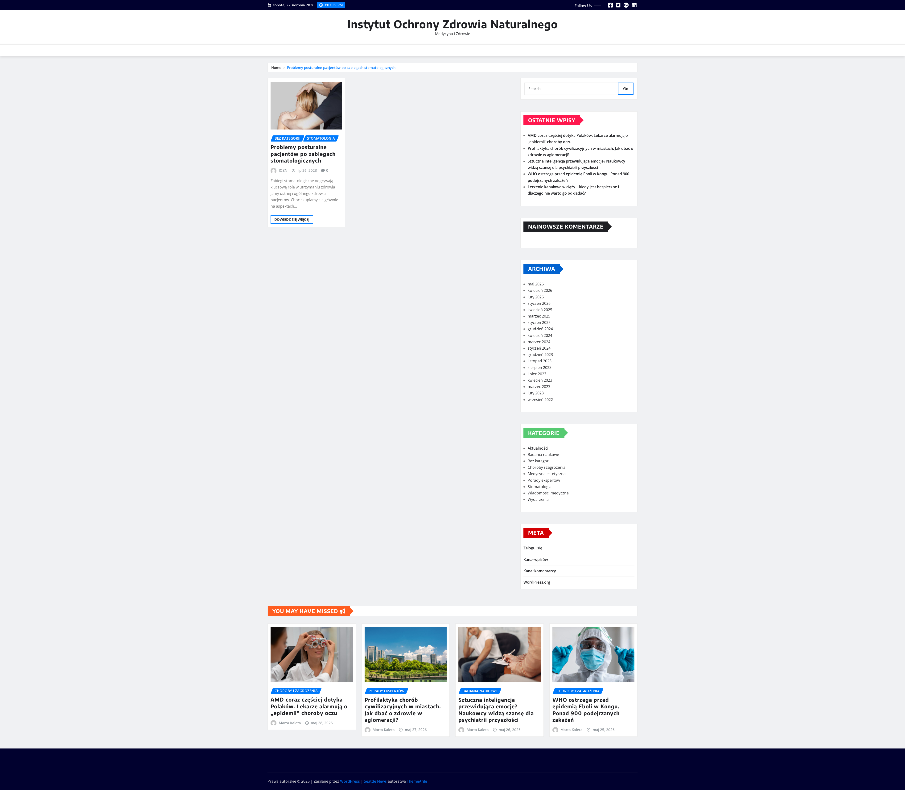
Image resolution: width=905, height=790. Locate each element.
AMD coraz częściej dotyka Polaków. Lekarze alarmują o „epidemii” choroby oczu (309, 706)
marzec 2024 (539, 341)
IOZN (283, 170)
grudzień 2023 (540, 354)
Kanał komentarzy (539, 570)
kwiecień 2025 (540, 309)
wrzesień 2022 (540, 399)
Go (625, 88)
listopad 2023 (539, 361)
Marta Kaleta (290, 722)
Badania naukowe (543, 454)
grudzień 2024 (540, 328)
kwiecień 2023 (540, 380)
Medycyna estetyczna (547, 473)
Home (276, 67)
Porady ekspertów (544, 480)
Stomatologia (539, 486)
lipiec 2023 (537, 373)
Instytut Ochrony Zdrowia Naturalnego (452, 24)
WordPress (350, 781)
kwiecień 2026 (540, 290)
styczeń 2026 (539, 303)
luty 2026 (536, 297)
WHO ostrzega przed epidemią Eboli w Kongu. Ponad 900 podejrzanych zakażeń (586, 709)
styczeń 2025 (539, 322)
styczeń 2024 (539, 348)
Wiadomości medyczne (548, 493)
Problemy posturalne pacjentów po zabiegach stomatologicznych (341, 67)
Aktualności (538, 448)
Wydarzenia (538, 499)
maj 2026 (536, 284)
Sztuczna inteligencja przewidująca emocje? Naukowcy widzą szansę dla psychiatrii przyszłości (496, 709)
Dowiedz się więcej (291, 219)
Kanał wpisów (535, 559)
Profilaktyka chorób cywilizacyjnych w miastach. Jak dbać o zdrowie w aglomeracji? (403, 709)
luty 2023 (536, 393)
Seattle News (375, 781)
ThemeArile (417, 781)
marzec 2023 (539, 386)
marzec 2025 (539, 316)
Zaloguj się (532, 548)
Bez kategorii (539, 461)
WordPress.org (536, 582)
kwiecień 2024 (540, 335)
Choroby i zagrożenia (546, 467)
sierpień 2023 (539, 367)
